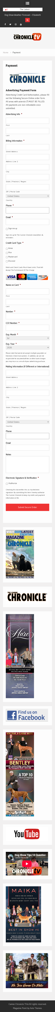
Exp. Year (11, 344)
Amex (10, 248)
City (7, 172)
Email (9, 217)
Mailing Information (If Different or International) (27, 366)
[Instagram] (15, 24)
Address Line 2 (12, 161)
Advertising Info (14, 114)
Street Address (12, 151)
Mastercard (12, 257)
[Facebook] (5, 24)
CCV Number (12, 323)
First (8, 125)
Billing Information (15, 140)
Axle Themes (36, 1008)
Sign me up (12, 228)
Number (10, 311)
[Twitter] (10, 24)
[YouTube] (21, 24)
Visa (10, 252)
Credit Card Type (14, 243)
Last (8, 135)
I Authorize (12, 483)
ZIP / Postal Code (13, 192)
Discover (11, 261)
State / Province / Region (16, 181)
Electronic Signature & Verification (22, 478)
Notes (8, 454)
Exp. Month (12, 334)
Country (9, 200)
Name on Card (13, 285)
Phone (10, 205)
